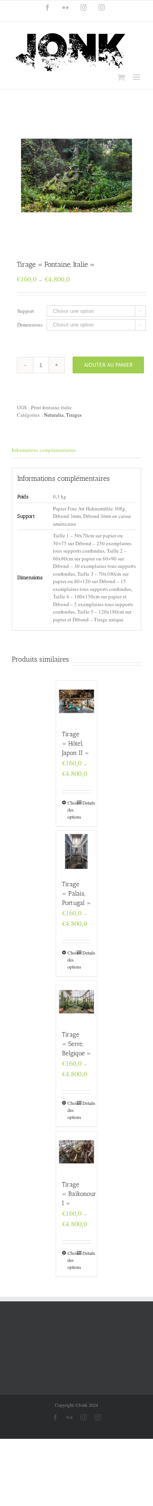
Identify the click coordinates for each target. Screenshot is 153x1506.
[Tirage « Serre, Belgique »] (76, 1001)
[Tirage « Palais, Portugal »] (76, 851)
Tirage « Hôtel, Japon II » (75, 743)
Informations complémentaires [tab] (44, 449)
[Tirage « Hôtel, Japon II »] (76, 701)
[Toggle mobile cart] (121, 77)
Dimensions (29, 324)
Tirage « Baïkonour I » (79, 1194)
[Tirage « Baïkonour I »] (76, 1151)
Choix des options (71, 809)
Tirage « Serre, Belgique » (76, 1044)
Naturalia (54, 414)
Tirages (74, 414)
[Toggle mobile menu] (137, 77)
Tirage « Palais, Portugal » (76, 893)
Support (25, 310)
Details (86, 802)
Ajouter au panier (108, 364)
